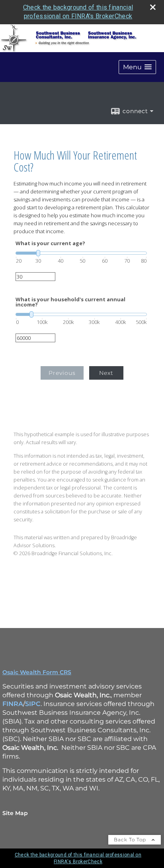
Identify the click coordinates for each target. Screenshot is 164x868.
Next (106, 372)
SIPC (33, 704)
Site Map (15, 813)
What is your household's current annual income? (70, 302)
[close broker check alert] (153, 7)
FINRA (12, 704)
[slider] (81, 253)
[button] (137, 67)
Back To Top (131, 840)
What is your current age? (50, 243)
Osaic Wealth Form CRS (36, 672)
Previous (62, 372)
